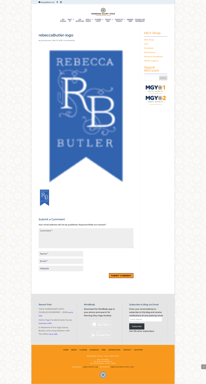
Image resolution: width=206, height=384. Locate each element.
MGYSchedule (63, 20)
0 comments (69, 40)
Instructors (114, 350)
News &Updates (88, 20)
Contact (127, 350)
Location (138, 350)
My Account (150, 52)
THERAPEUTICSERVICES (119, 20)
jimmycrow (46, 40)
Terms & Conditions (153, 56)
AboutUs (70, 20)
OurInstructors (80, 20)
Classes (83, 350)
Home (65, 350)
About (74, 350)
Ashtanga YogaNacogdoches (140, 20)
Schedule (94, 350)
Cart (146, 44)
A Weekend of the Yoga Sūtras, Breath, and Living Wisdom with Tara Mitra (54, 330)
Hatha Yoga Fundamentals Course (55, 320)
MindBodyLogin (130, 20)
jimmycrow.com (90, 367)
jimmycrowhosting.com (122, 367)
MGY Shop (149, 40)
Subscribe (137, 326)
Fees (104, 350)
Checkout (149, 48)
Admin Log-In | (151, 61)
